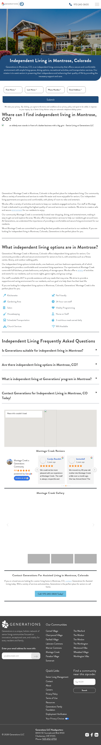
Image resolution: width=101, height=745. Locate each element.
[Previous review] (37, 470)
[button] (50, 351)
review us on (20, 478)
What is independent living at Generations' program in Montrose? (47, 379)
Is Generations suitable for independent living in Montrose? (42, 350)
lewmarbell (80, 459)
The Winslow (79, 639)
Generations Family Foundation (54, 708)
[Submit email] (35, 656)
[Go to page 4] (69, 485)
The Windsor (79, 635)
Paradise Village (52, 656)
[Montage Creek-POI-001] (50, 525)
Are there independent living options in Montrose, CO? (40, 364)
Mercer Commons (54, 648)
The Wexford (79, 631)
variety (80, 270)
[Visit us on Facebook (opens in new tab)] (92, 735)
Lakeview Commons (54, 643)
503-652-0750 (49, 739)
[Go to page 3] (67, 485)
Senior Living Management (57, 677)
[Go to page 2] (65, 485)
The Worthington (81, 643)
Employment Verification (56, 714)
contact (68, 580)
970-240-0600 (81, 4)
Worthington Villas (81, 656)
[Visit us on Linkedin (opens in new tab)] (96, 735)
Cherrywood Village (54, 635)
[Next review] (95, 470)
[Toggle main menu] (97, 5)
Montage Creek (53, 652)
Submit (51, 100)
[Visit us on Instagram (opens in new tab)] (87, 735)
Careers (49, 689)
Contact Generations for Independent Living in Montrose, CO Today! (45, 396)
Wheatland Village (81, 652)
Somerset (50, 660)
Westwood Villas (80, 648)
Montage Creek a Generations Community (21, 463)
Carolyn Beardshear (55, 459)
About (48, 685)
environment (17, 210)
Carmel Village (52, 631)
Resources (50, 702)
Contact (49, 681)
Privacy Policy (52, 694)
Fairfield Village (52, 639)
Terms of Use (52, 698)
